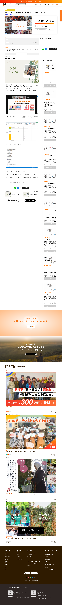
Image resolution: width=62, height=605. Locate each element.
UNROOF (14, 593)
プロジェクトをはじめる (31, 553)
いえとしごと (18, 593)
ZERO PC (14, 591)
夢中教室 (37, 592)
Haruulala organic (15, 597)
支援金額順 (18, 556)
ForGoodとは (47, 553)
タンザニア (37, 597)
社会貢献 (6, 553)
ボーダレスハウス (15, 592)
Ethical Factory (20, 597)
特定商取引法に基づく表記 (49, 564)
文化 (5, 567)
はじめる (36, 4)
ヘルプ (46, 557)
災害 (5, 569)
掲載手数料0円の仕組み (49, 554)
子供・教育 (6, 564)
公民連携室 (37, 593)
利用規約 (46, 561)
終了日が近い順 (19, 559)
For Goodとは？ (47, 4)
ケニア (40, 598)
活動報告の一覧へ (14, 200)
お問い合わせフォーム (48, 559)
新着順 (18, 554)
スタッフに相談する (30, 554)
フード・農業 (7, 557)
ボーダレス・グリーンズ (39, 591)
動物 (5, 566)
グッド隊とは (47, 556)
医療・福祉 (6, 559)
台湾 (45, 598)
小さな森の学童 (41, 592)
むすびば (25, 592)
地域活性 (6, 562)
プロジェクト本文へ (31, 200)
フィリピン (41, 597)
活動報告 (22, 54)
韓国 (43, 598)
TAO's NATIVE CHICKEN (26, 597)
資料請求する (29, 556)
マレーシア (49, 597)
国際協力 (6, 561)
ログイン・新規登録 (55, 4)
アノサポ (17, 591)
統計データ (28, 565)
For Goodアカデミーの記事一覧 (32, 563)
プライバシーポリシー (48, 562)
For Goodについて (30, 354)
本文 (10, 54)
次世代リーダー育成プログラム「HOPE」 (41, 595)
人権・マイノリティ (8, 554)
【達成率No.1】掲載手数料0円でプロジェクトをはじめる (30, 1)
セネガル (37, 598)
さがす (41, 4)
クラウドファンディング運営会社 (50, 566)
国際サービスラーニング (9, 14)
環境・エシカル (7, 556)
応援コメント (33, 54)
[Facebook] (33, 577)
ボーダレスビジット (20, 592)
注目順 (18, 553)
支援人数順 (18, 557)
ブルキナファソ (45, 597)
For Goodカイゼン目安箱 (49, 569)
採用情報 (46, 567)
